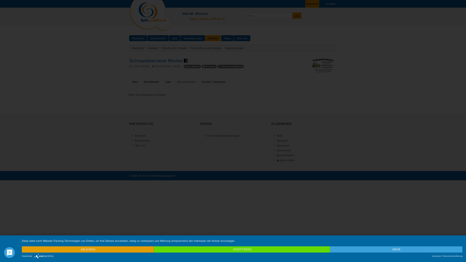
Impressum (436, 256)
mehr (396, 249)
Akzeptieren (242, 249)
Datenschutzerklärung (452, 256)
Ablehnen (88, 249)
